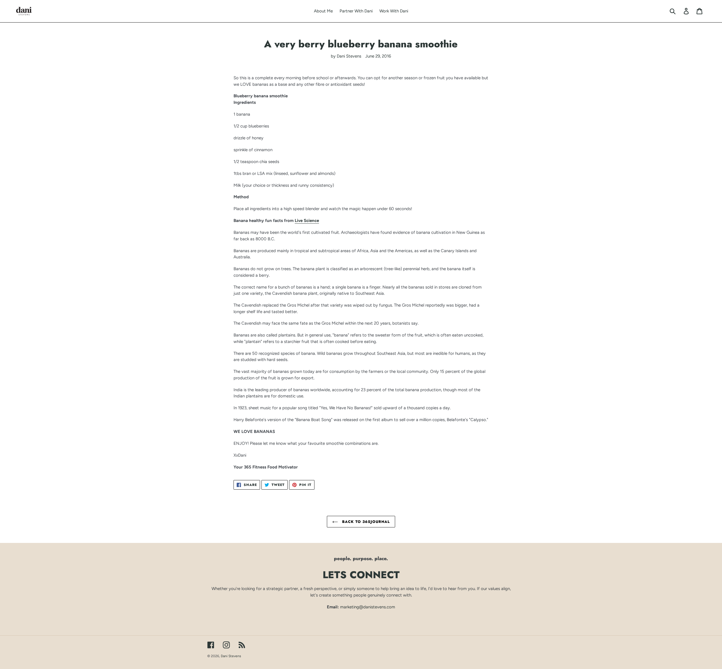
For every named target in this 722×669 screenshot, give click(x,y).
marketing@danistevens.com (367, 606)
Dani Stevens (231, 656)
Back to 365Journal (365, 521)
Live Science (307, 220)
